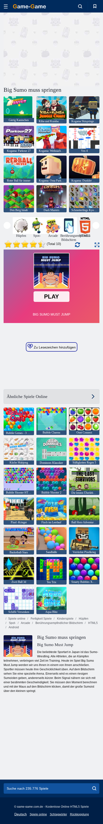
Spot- (12, 623)
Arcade (25, 623)
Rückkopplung (79, 814)
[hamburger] (6, 6)
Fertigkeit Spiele (41, 618)
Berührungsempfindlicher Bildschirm (59, 623)
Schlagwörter (58, 814)
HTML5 (92, 623)
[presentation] (7, 225)
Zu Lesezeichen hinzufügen (54, 347)
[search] (94, 788)
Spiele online (16, 618)
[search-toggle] (80, 6)
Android (13, 627)
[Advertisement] (44, 48)
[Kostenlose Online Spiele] (29, 6)
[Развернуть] (97, 245)
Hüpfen (83, 618)
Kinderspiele (65, 618)
